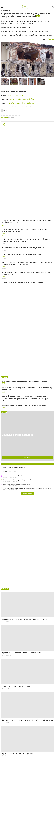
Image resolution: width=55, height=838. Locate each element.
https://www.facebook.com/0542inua (21, 103)
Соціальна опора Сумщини (17, 435)
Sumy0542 (6, 111)
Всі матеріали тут (27, 457)
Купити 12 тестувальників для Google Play (17, 754)
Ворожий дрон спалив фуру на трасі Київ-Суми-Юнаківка (25, 405)
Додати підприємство (27, 493)
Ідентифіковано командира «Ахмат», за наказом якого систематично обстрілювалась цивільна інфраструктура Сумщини (25, 398)
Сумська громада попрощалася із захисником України (24, 381)
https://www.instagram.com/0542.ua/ (21, 99)
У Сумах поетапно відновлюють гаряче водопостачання (22, 282)
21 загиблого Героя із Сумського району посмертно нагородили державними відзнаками (25, 230)
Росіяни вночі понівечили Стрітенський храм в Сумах (21, 254)
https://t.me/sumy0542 (15, 95)
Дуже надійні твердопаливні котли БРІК (16, 687)
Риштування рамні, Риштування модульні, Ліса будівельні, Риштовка (27, 720)
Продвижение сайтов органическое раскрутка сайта (21, 653)
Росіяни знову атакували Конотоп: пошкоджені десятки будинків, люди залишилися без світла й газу (26, 240)
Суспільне (50, 39)
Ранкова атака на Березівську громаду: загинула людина (23, 248)
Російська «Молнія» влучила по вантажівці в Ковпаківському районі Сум (27, 388)
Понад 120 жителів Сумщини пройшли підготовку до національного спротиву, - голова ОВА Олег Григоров (27, 263)
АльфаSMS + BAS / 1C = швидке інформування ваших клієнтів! (25, 619)
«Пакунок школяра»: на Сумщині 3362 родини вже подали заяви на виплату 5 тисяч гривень (26, 222)
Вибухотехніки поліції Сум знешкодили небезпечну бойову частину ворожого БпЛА (26, 273)
